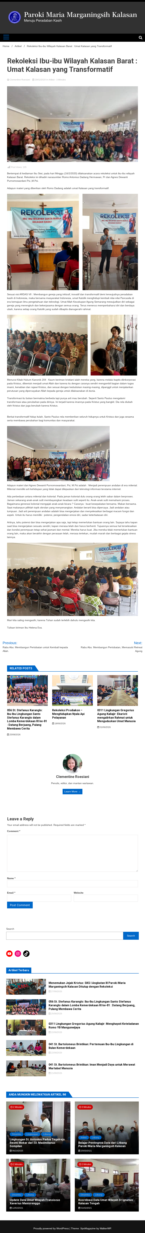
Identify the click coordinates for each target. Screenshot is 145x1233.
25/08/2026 (15, 734)
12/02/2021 (17, 1208)
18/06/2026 (60, 723)
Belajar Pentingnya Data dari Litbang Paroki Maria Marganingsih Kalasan (102, 1144)
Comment (13, 831)
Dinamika (16, 1134)
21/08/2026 (56, 1073)
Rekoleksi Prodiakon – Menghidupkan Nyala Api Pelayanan (68, 714)
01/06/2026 (105, 727)
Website (78, 892)
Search (10, 928)
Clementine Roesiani (20, 80)
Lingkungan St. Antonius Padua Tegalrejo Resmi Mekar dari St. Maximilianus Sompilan (37, 1143)
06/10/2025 (17, 1151)
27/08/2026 (56, 991)
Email (11, 892)
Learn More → (72, 791)
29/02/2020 (40, 80)
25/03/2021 (86, 1151)
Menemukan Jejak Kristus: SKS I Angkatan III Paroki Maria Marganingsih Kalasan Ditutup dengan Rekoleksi (87, 984)
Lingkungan (32, 1134)
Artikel (52, 80)
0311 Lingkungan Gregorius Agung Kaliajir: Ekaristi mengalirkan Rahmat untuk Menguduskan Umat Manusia (116, 716)
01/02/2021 (86, 1208)
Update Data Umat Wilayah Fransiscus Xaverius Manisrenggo (35, 1201)
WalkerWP (105, 1228)
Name (11, 878)
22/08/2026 (56, 1032)
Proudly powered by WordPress (51, 1228)
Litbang (47, 1134)
